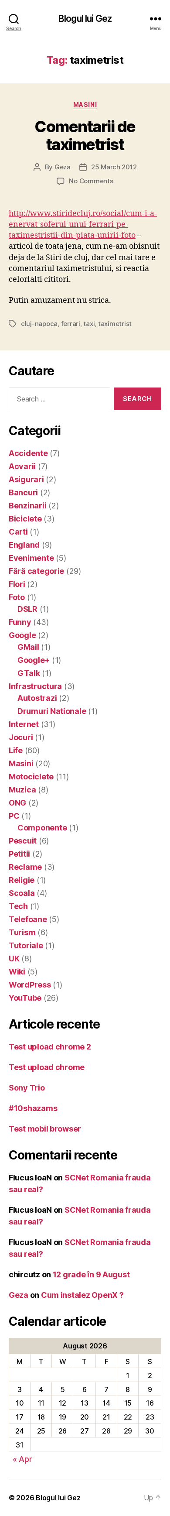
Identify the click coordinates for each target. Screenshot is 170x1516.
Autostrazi (37, 698)
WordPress (30, 984)
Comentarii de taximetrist (85, 135)
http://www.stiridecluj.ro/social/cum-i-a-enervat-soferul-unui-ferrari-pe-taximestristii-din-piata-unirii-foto (83, 224)
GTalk (28, 673)
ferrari (70, 323)
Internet (24, 724)
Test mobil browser (45, 1128)
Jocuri (21, 737)
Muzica (22, 789)
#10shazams (33, 1108)
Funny (20, 622)
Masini (85, 104)
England (24, 544)
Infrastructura (35, 686)
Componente (42, 827)
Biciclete (25, 518)
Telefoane (28, 919)
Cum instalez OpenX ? (82, 1295)
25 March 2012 (114, 167)
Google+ (33, 660)
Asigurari (26, 479)
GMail (28, 647)
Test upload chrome (47, 1067)
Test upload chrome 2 (50, 1046)
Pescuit (23, 840)
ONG (17, 802)
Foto (17, 597)
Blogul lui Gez (85, 18)
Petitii (19, 853)
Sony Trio (27, 1087)
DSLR (27, 609)
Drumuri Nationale (51, 711)
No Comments (91, 181)
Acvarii (22, 466)
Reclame (25, 866)
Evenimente (31, 557)
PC (14, 815)
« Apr (22, 1459)
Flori (17, 584)
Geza (62, 167)
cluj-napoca (39, 323)
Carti (18, 531)
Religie (21, 880)
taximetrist (115, 323)
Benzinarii (27, 505)
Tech (18, 906)
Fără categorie (36, 571)
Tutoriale (26, 945)
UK (14, 958)
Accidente (28, 453)
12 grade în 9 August (91, 1274)
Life (16, 750)
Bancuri (23, 492)
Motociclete (31, 776)
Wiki (17, 971)
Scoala (21, 893)
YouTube (25, 997)
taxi (89, 323)
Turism (22, 932)
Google (22, 635)
